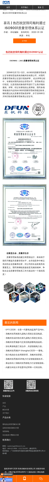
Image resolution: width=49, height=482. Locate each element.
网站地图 (40, 472)
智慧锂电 (6, 431)
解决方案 (6, 409)
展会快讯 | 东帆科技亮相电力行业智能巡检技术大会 (25, 363)
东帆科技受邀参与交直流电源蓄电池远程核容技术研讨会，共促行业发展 (25, 342)
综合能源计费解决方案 (11, 435)
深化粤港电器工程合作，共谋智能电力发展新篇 (25, 346)
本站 (28, 35)
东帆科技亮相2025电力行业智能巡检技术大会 (25, 359)
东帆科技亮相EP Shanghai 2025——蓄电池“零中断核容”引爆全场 (25, 350)
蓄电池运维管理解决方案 (11, 424)
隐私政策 (32, 472)
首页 (8, 7)
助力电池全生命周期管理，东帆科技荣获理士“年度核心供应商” (25, 354)
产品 (4, 406)
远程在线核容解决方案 (11, 428)
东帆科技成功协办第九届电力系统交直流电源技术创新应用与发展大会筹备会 (25, 338)
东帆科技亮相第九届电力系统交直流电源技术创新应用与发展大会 (25, 333)
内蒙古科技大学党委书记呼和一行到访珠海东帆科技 (25, 367)
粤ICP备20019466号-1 (18, 472)
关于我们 (24, 7)
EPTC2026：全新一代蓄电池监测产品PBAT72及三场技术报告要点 (25, 329)
